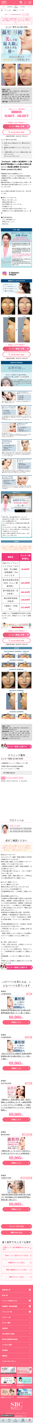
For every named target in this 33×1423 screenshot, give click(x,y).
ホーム (3, 1421)
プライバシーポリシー (21, 1413)
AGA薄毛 (22, 7)
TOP (3, 7)
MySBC (29, 1421)
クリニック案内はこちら (9, 1301)
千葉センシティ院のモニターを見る (16, 1255)
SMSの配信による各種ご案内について (16, 1416)
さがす (9, 1421)
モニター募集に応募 (16, 126)
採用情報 (5, 1350)
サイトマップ (9, 1413)
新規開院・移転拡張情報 (9, 1306)
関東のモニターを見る (16, 1277)
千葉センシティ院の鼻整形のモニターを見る (16, 1248)
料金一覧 (5, 1295)
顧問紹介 (5, 1356)
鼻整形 (14, 10)
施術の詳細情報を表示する (7, 1415)
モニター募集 (7, 10)
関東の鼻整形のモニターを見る (16, 1270)
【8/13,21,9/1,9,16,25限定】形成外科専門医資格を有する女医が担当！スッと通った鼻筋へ (16, 1056)
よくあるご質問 (7, 1345)
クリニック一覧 (7, 1312)
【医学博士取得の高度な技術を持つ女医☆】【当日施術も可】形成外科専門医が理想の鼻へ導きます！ (16, 1197)
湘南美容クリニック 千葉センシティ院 (15, 763)
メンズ (29, 7)
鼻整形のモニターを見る (16, 1262)
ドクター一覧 (6, 1317)
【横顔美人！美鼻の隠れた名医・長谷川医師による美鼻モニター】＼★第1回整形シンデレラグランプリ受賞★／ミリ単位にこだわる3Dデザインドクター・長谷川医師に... (16, 1105)
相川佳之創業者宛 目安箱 (10, 1339)
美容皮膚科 (10, 7)
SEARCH (25, 3)
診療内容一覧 (6, 1290)
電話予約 (16, 1421)
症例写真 (5, 1328)
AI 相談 (20, 3)
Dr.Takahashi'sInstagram (14, 273)
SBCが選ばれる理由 (8, 1334)
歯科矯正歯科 (16, 6)
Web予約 (23, 1421)
